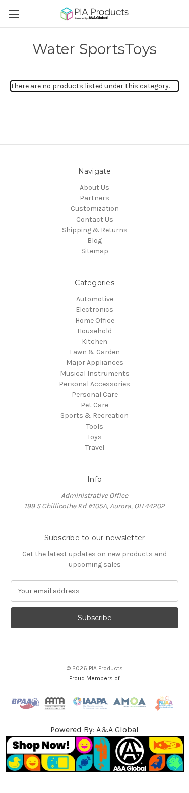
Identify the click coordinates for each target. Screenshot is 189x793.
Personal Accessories (94, 384)
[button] (95, 754)
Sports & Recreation (94, 415)
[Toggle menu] (14, 14)
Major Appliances (94, 362)
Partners (94, 198)
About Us (94, 187)
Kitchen (94, 341)
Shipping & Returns (95, 230)
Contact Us (94, 219)
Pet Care (94, 405)
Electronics (94, 309)
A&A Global (117, 729)
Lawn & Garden (95, 352)
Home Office (94, 320)
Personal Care (95, 394)
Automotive (94, 299)
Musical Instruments (95, 373)
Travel (94, 447)
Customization (95, 208)
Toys (94, 437)
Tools (94, 426)
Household (94, 331)
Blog (94, 240)
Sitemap (94, 251)
